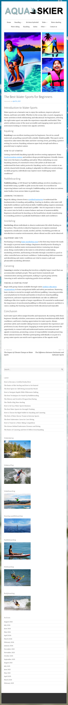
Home (9, 22)
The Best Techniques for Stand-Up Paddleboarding (21, 395)
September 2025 (9, 659)
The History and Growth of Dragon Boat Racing (20, 399)
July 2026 (7, 625)
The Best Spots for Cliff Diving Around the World (21, 389)
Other (43, 27)
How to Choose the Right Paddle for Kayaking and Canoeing (24, 413)
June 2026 (7, 628)
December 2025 (9, 649)
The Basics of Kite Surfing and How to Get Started (21, 385)
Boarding (18, 22)
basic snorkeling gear (29, 242)
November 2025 (9, 652)
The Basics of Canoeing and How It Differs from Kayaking (24, 430)
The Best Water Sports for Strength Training (19, 409)
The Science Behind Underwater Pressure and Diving (22, 426)
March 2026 (8, 639)
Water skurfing (56, 22)
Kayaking (26, 27)
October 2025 (8, 656)
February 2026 (9, 642)
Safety (35, 27)
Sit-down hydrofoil (32, 22)
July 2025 (7, 666)
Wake (44, 22)
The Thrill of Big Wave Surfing (14, 402)
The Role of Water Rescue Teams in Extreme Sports (21, 416)
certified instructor (36, 200)
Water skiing (15, 27)
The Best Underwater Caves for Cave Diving (19, 419)
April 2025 (7, 676)
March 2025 (8, 680)
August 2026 (8, 622)
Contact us (53, 27)
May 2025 (7, 673)
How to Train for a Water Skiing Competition (19, 423)
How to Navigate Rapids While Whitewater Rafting (21, 392)
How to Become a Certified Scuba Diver (17, 382)
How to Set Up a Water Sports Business (17, 406)
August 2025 (8, 663)
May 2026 (7, 632)
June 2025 (7, 669)
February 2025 (9, 683)
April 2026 (7, 635)
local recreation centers (13, 157)
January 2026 (8, 646)
